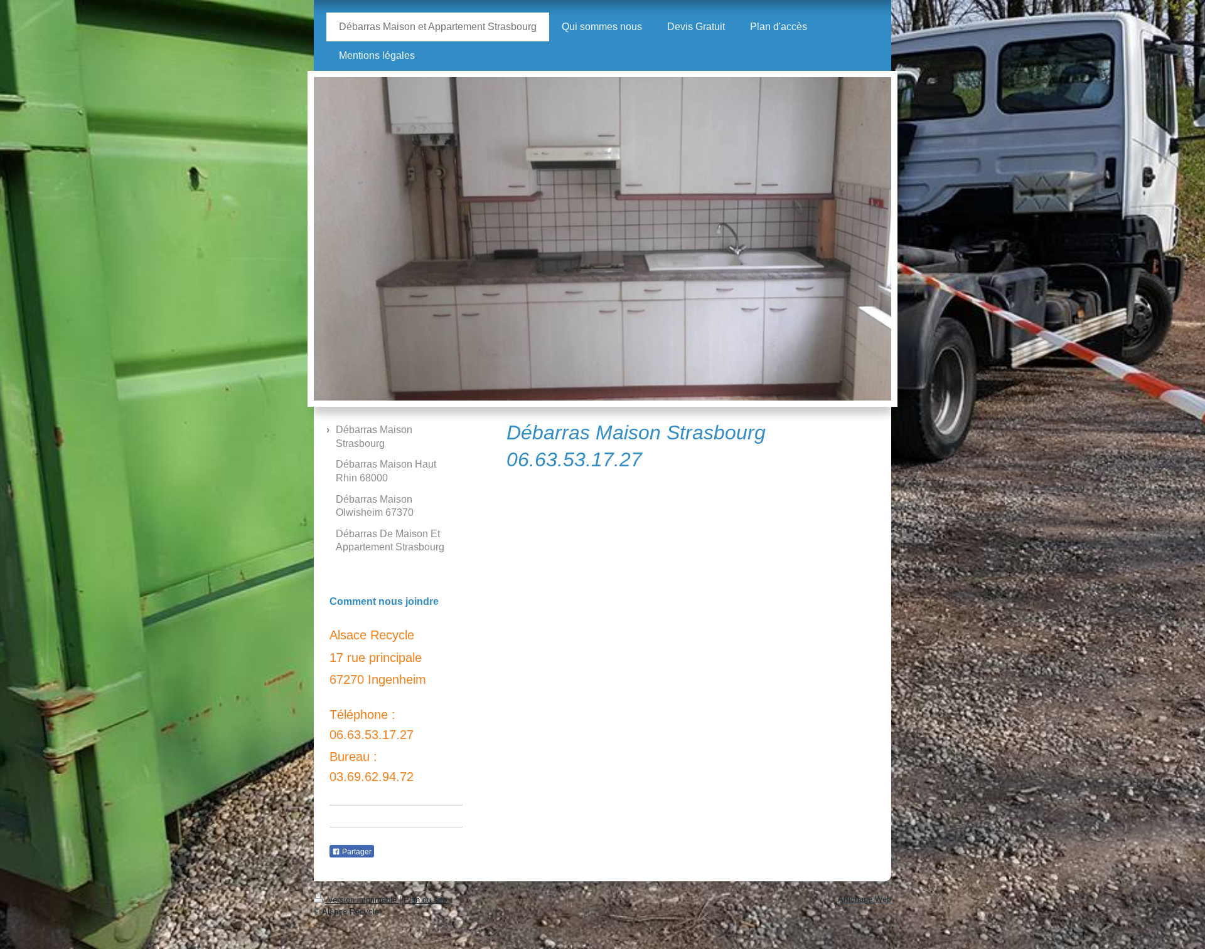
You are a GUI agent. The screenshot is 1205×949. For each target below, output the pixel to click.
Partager (356, 851)
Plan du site (425, 899)
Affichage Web (864, 899)
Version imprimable (362, 899)
